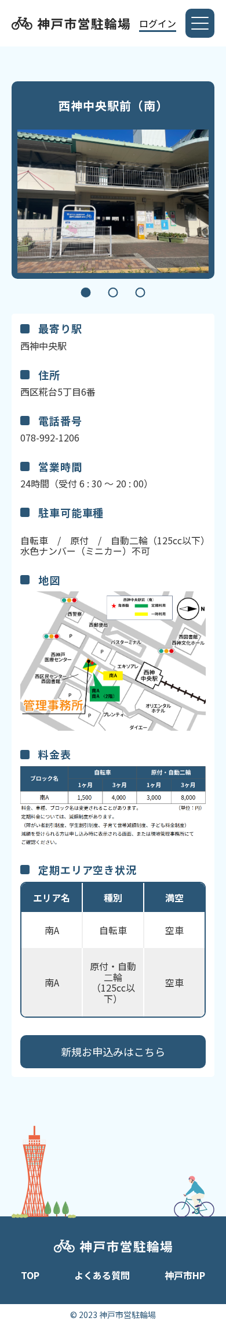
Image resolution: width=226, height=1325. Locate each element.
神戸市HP (185, 1275)
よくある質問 (102, 1275)
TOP (30, 1275)
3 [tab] (140, 292)
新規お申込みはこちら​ (113, 1051)
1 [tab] (86, 292)
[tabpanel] (113, 201)
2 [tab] (113, 292)
